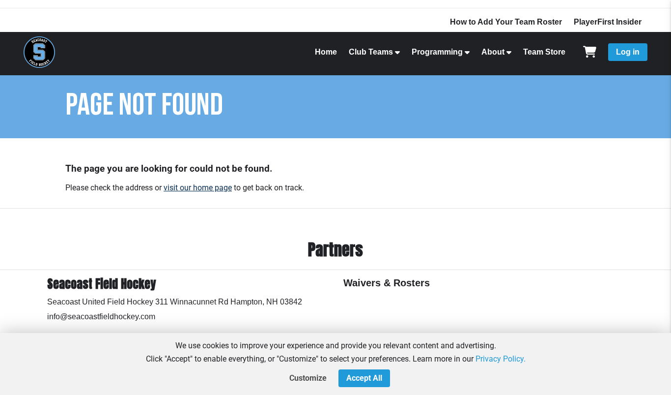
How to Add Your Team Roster (506, 22)
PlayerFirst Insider (608, 22)
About (492, 52)
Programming (437, 52)
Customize (308, 378)
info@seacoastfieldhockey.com (101, 316)
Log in (628, 52)
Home (326, 52)
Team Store (544, 52)
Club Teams (371, 52)
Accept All (364, 378)
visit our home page (198, 187)
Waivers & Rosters (386, 283)
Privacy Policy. (500, 359)
